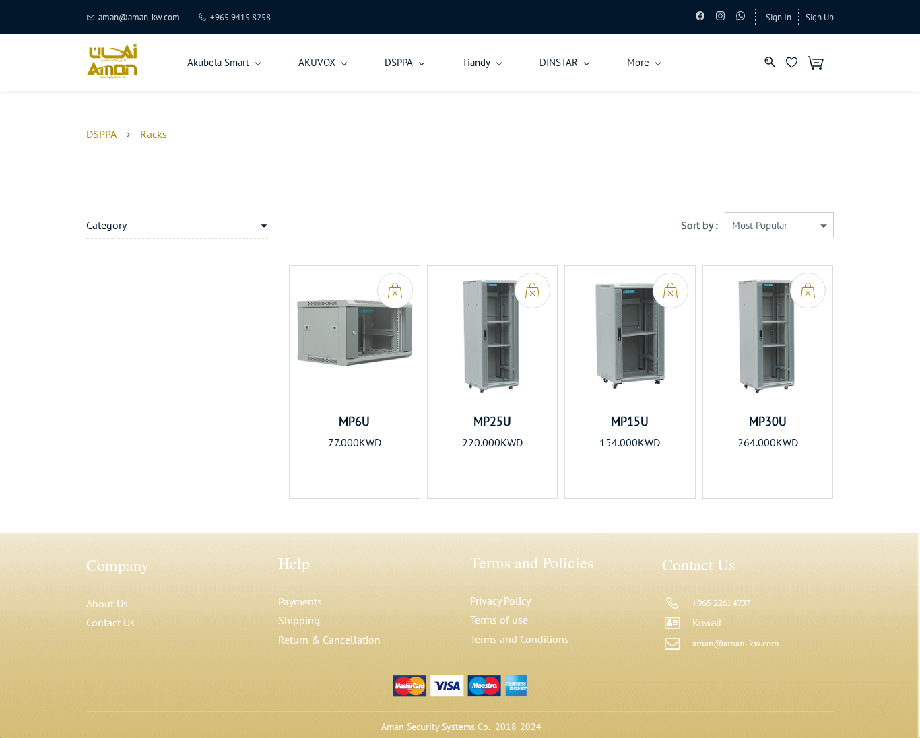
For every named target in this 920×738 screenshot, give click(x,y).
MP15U (630, 421)
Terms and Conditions (519, 639)
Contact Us (110, 622)
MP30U (768, 421)
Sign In (778, 17)
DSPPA (101, 134)
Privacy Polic (498, 600)
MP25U (492, 421)
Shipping (299, 620)
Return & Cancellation (329, 639)
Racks (153, 134)
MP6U (354, 421)
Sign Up (820, 17)
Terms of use (499, 619)
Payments (300, 601)
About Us (107, 603)
